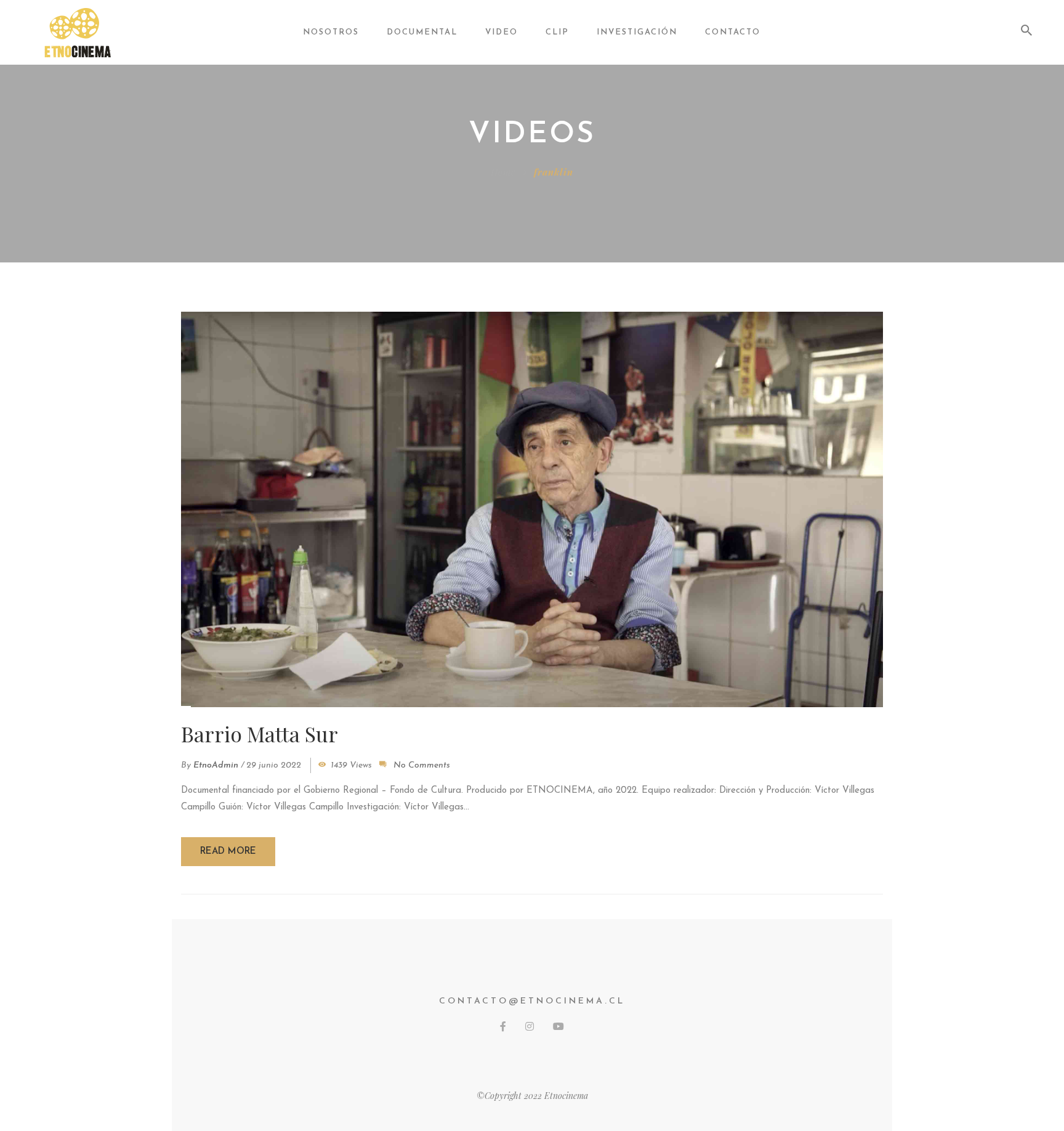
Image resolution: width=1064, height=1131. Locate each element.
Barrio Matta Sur (259, 734)
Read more (228, 851)
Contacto (732, 32)
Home (503, 172)
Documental (422, 32)
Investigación (637, 32)
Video (501, 32)
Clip (557, 32)
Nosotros (331, 32)
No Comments (421, 765)
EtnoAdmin (215, 765)
